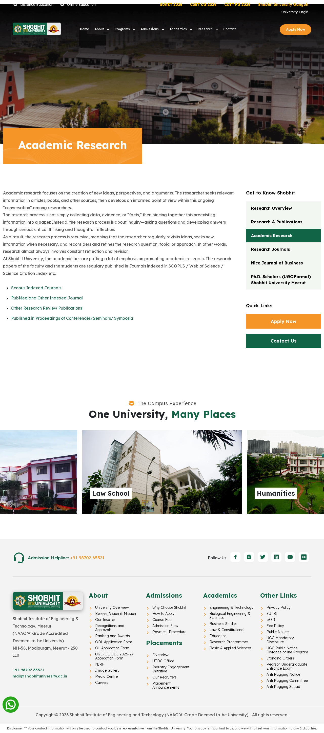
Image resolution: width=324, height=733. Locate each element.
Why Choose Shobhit (169, 607)
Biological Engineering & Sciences (230, 616)
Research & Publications (276, 221)
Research (205, 29)
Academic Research (271, 235)
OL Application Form (112, 648)
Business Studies (223, 624)
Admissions (150, 29)
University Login (294, 12)
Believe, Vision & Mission (115, 614)
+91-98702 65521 (28, 669)
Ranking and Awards (112, 636)
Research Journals (270, 249)
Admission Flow (165, 626)
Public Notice (278, 632)
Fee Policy (275, 626)
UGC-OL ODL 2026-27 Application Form (114, 656)
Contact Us (283, 341)
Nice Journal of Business (277, 262)
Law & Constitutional (227, 630)
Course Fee (161, 620)
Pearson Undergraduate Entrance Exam (287, 666)
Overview (160, 655)
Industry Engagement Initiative (170, 669)
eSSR (271, 620)
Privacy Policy (279, 607)
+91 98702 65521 (87, 557)
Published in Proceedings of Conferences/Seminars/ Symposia (72, 318)
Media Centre (106, 676)
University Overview (112, 607)
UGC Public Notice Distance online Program (287, 650)
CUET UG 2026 (203, 4)
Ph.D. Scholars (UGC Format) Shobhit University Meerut (281, 279)
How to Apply (163, 614)
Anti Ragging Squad (283, 687)
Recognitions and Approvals (109, 628)
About (100, 29)
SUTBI (272, 614)
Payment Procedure (169, 632)
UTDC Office (163, 661)
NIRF (99, 664)
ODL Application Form (113, 642)
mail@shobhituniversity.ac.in (40, 676)
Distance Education (36, 4)
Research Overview (271, 208)
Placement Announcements (165, 685)
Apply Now (295, 29)
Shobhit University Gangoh (283, 4)
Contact (229, 29)
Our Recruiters (164, 677)
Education (218, 636)
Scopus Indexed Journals (36, 287)
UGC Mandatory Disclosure (280, 640)
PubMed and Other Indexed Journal (47, 297)
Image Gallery (107, 670)
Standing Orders (280, 658)
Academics (179, 29)
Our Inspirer (105, 620)
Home (84, 29)
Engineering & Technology (231, 607)
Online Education (81, 4)
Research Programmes (229, 642)
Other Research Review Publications (46, 308)
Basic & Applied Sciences (231, 648)
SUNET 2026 (171, 4)
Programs (123, 29)
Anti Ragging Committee (287, 680)
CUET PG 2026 (237, 4)
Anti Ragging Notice (283, 674)
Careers (101, 683)
